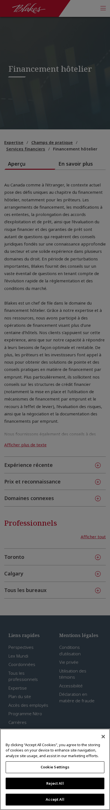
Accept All (55, 799)
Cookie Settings (55, 767)
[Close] (103, 736)
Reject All (54, 783)
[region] (55, 769)
